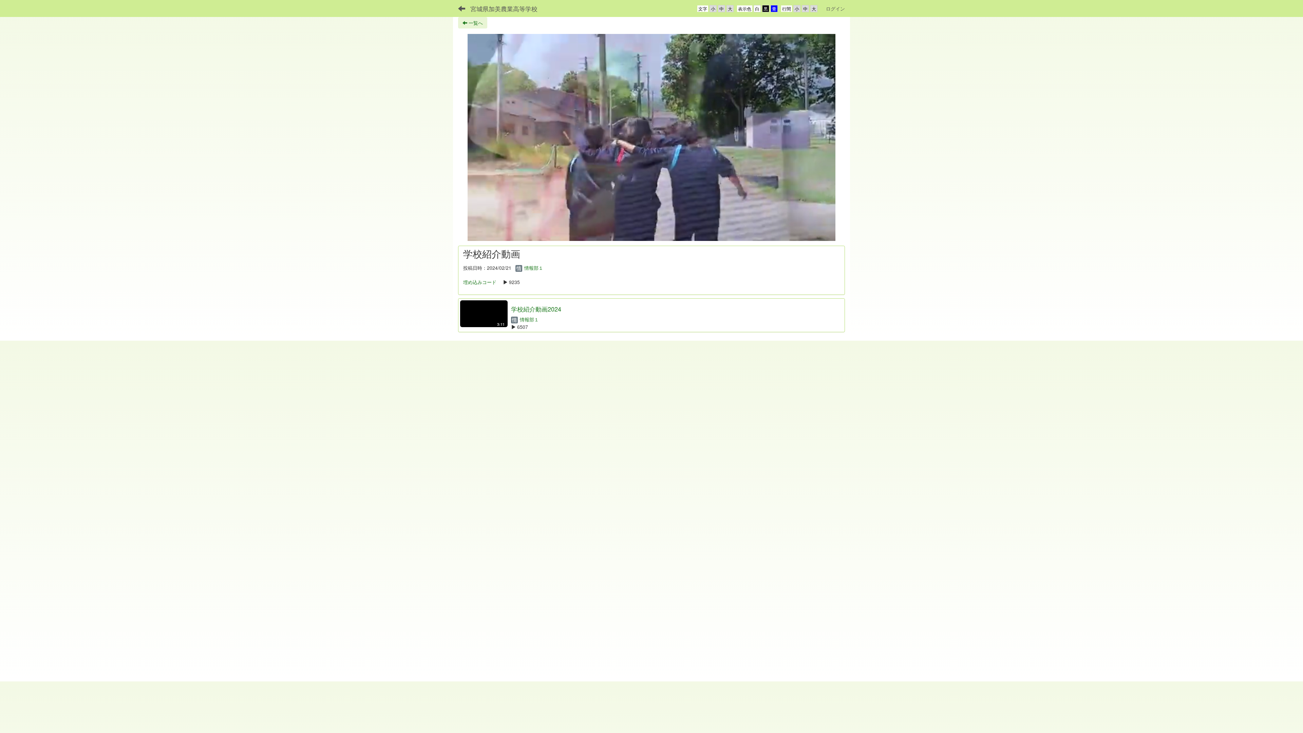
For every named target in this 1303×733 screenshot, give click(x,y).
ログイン (835, 8)
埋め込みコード (479, 282)
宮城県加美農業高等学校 (503, 8)
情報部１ (533, 267)
